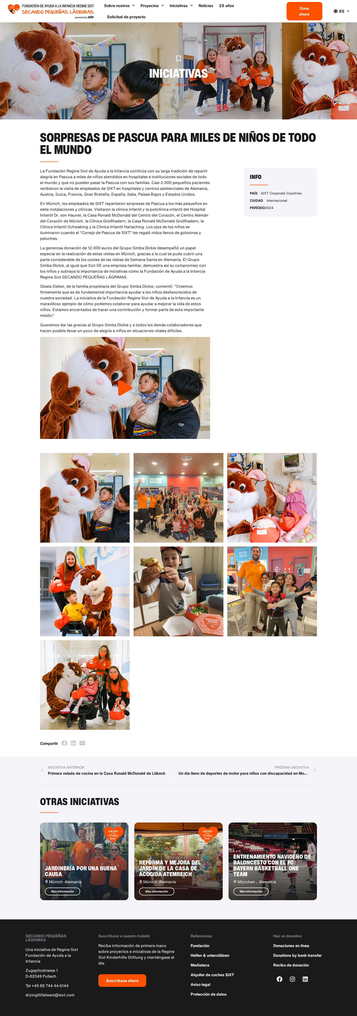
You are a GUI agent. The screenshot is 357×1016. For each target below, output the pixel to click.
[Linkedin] (305, 979)
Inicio (165, 84)
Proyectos (150, 5)
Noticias (206, 5)
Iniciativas (179, 5)
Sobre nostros (117, 5)
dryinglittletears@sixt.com (50, 995)
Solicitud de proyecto (126, 17)
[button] (64, 743)
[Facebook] (279, 979)
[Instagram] (292, 979)
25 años (226, 5)
